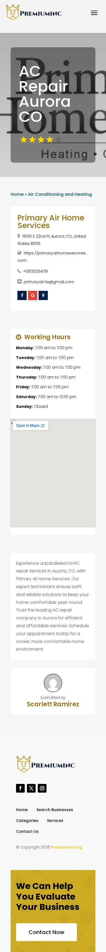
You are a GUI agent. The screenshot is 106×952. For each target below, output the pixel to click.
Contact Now (46, 932)
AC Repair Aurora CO (45, 93)
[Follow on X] (31, 788)
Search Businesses (54, 810)
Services (55, 821)
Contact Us (27, 832)
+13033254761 (35, 271)
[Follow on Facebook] (20, 788)
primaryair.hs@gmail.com (49, 282)
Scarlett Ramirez (53, 704)
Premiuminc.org (66, 847)
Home (17, 194)
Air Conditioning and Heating (60, 194)
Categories (27, 821)
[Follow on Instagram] (42, 788)
